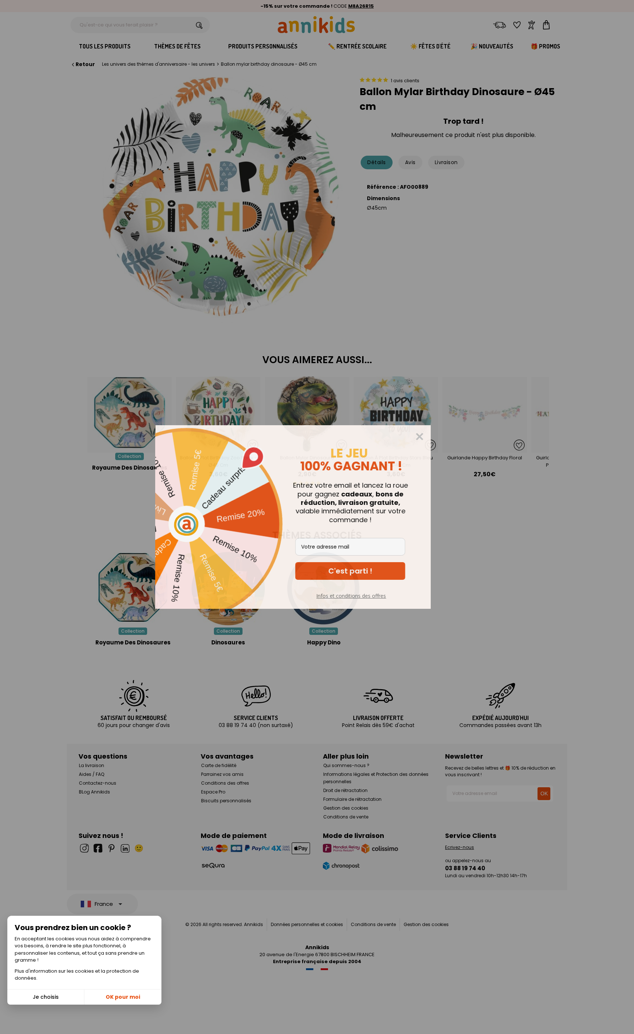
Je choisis (46, 997)
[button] (374, 571)
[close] (443, 436)
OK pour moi (123, 997)
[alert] (317, 517)
